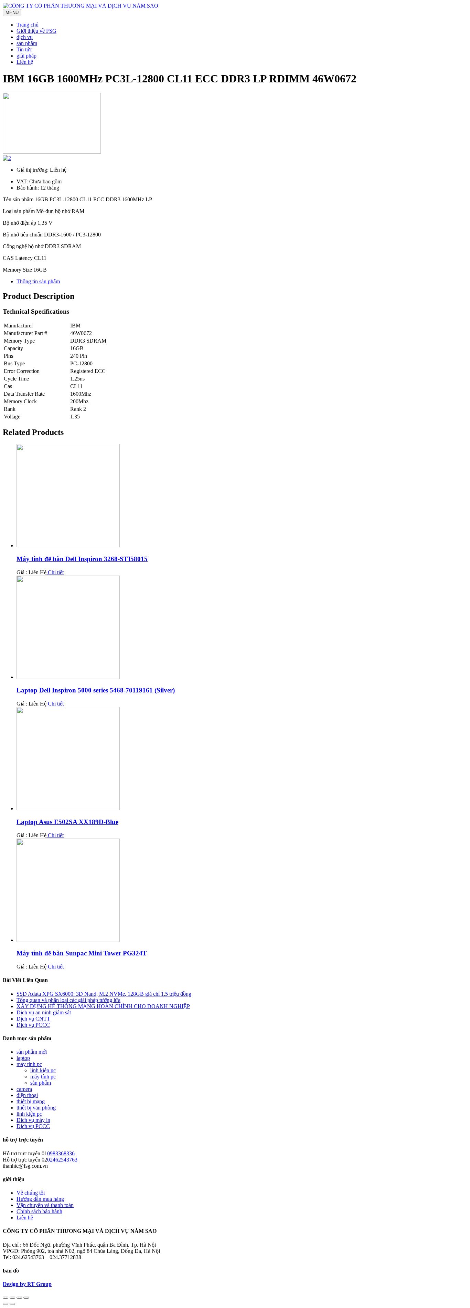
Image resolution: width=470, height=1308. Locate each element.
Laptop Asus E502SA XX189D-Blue (67, 821)
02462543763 (62, 1160)
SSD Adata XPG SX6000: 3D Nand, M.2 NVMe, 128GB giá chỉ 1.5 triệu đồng (104, 994)
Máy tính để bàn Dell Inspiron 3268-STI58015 (82, 558)
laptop (23, 1058)
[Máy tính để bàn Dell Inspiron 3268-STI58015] (68, 545)
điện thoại (27, 1095)
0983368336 (61, 1153)
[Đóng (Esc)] (5, 1298)
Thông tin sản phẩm (38, 281)
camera (24, 1089)
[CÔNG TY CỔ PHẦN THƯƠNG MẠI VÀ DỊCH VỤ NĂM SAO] (80, 6)
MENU (12, 12)
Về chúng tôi (31, 1193)
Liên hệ (25, 1217)
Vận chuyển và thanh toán (45, 1205)
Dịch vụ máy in (33, 1120)
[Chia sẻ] (12, 1298)
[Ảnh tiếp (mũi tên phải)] (12, 1304)
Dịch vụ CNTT (33, 1019)
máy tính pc (29, 1064)
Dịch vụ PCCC (33, 1025)
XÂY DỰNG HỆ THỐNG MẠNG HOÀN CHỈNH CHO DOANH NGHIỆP (103, 1006)
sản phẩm (40, 1083)
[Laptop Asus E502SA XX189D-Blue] (68, 808)
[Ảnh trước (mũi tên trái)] (5, 1304)
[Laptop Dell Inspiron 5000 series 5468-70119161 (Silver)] (68, 677)
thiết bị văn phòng (36, 1108)
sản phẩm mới (32, 1052)
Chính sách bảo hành (39, 1211)
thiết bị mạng (31, 1101)
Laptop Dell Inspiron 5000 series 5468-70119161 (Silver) (96, 690)
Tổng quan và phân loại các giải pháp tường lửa (68, 1000)
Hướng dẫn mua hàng (40, 1199)
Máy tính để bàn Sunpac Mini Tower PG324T (82, 953)
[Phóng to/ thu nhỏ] (26, 1298)
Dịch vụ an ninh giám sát (44, 1012)
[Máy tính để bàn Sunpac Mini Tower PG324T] (68, 940)
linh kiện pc (43, 1070)
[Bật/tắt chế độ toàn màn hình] (19, 1298)
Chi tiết (55, 572)
